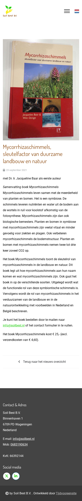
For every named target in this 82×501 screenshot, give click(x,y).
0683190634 (19, 444)
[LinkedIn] (16, 476)
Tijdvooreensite (66, 493)
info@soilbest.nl (14, 325)
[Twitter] (6, 476)
